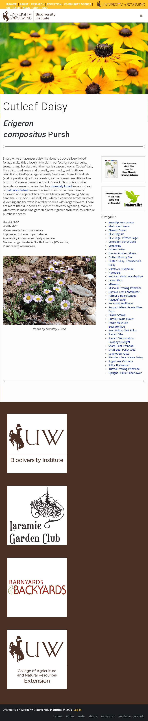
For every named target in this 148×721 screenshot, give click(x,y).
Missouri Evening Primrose (125, 288)
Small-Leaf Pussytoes (121, 349)
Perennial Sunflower (120, 303)
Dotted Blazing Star (120, 257)
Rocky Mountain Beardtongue (118, 324)
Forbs (81, 716)
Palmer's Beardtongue (122, 295)
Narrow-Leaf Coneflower (124, 292)
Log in (77, 709)
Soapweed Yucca (118, 353)
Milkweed (114, 284)
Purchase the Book (131, 716)
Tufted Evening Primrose (124, 369)
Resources (108, 716)
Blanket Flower (117, 230)
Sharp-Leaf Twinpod (121, 346)
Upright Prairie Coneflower (125, 373)
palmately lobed (17, 190)
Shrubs (93, 716)
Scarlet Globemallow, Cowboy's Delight (121, 340)
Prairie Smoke (117, 315)
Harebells (114, 272)
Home (58, 716)
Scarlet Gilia (115, 334)
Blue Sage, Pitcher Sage (123, 238)
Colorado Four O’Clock (122, 241)
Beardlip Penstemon (121, 222)
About (70, 716)
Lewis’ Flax (115, 280)
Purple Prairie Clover (121, 319)
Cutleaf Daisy (116, 249)
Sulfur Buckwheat (119, 365)
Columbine (114, 245)
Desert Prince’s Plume (122, 253)
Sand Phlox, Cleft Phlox (122, 330)
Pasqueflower (117, 299)
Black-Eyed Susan (119, 226)
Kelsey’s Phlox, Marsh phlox (125, 276)
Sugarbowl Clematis (120, 361)
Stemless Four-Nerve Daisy (125, 357)
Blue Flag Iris (116, 234)
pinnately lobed (61, 186)
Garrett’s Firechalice (120, 268)
